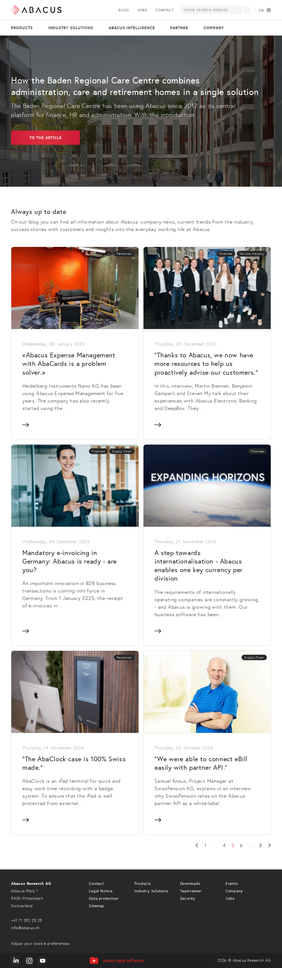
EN (261, 10)
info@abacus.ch (25, 928)
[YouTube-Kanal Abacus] (42, 961)
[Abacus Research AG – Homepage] (36, 10)
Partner (179, 27)
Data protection (103, 898)
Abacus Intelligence (132, 27)
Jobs (142, 10)
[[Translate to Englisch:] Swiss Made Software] (116, 960)
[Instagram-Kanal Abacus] (29, 961)
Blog (123, 10)
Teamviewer (191, 891)
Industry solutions (70, 27)
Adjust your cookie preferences (40, 943)
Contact (165, 10)
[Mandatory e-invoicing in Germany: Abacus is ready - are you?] (75, 545)
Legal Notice (101, 891)
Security (187, 898)
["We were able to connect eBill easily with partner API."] (207, 743)
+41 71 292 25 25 (26, 920)
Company (214, 27)
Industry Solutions (151, 891)
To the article (45, 137)
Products (22, 27)
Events (232, 883)
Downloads (190, 883)
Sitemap (96, 906)
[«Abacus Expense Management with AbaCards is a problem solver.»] (75, 343)
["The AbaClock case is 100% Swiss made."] (75, 743)
